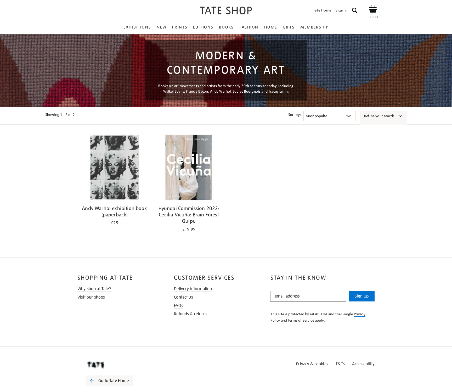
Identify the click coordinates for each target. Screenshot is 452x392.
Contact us (183, 297)
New (161, 27)
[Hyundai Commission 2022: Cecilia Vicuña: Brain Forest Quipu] (189, 168)
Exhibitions (137, 27)
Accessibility (363, 364)
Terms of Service (301, 320)
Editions (203, 27)
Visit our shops (91, 297)
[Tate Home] (119, 365)
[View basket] (373, 9)
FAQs (178, 305)
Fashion (249, 27)
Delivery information (193, 289)
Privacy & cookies (312, 364)
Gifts (289, 27)
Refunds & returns (190, 314)
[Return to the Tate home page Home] (226, 11)
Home (270, 27)
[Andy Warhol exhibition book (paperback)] (114, 168)
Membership (314, 27)
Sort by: (294, 114)
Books (226, 27)
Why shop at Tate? (94, 289)
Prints (180, 27)
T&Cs (340, 364)
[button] (354, 11)
